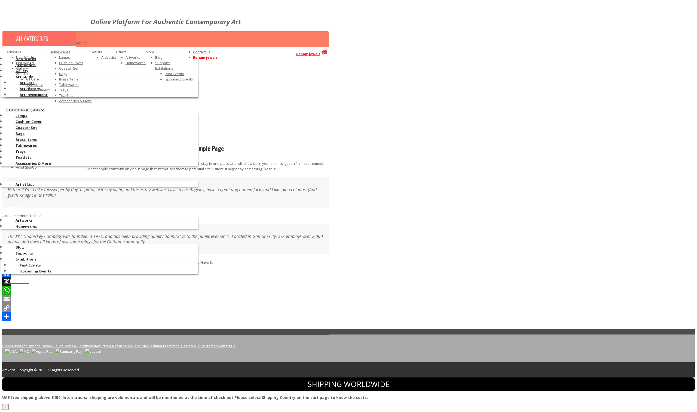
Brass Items (68, 79)
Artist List (108, 57)
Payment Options (26, 345)
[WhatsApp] (165, 290)
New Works (25, 57)
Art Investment (38, 90)
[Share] (165, 316)
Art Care (32, 79)
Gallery (22, 68)
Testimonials (174, 345)
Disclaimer (155, 345)
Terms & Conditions (79, 345)
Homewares (136, 62)
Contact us (201, 51)
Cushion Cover (71, 62)
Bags (63, 73)
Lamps (64, 57)
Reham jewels (205, 57)
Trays (63, 90)
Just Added (25, 62)
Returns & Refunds (110, 345)
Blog (158, 57)
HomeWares (60, 51)
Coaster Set (68, 68)
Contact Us (227, 345)
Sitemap (211, 345)
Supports (162, 62)
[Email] (165, 299)
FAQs (200, 345)
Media (190, 345)
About (81, 43)
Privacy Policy (52, 345)
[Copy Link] (165, 307)
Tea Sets (66, 95)
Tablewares (69, 84)
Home (7, 345)
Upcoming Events (179, 79)
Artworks (133, 57)
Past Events (174, 73)
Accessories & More (75, 100)
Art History (34, 84)
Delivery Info (136, 345)
